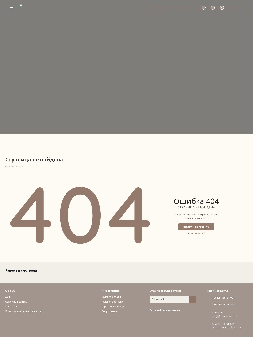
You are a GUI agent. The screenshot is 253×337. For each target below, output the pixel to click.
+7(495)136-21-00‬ (159, 7)
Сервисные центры (16, 301)
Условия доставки (112, 301)
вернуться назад (198, 233)
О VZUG (10, 290)
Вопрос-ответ (110, 311)
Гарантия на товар (113, 306)
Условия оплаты (111, 296)
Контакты (11, 306)
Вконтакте (153, 318)
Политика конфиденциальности (24, 311)
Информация (110, 290)
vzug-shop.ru (228, 304)
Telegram (161, 318)
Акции (8, 296)
